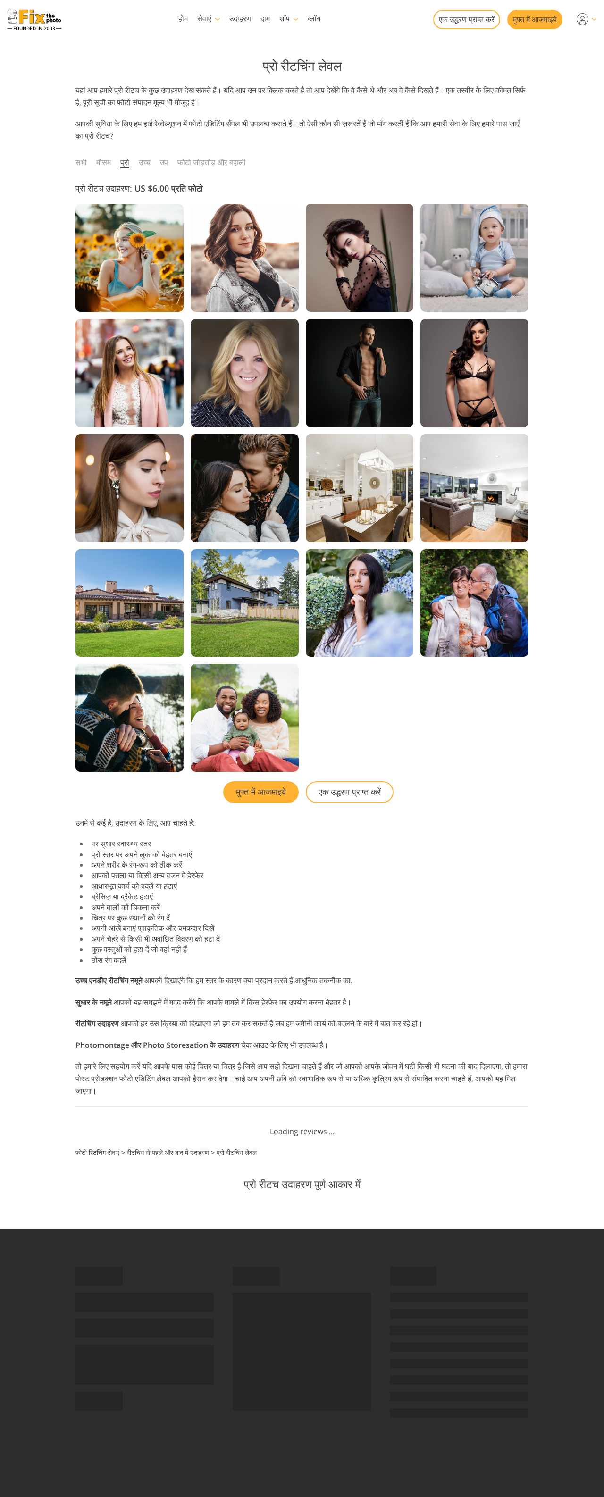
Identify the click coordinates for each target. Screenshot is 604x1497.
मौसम (103, 162)
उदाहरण (240, 18)
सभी (81, 162)
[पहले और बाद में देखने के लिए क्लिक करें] (130, 258)
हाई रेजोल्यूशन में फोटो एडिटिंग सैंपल (192, 123)
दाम (265, 18)
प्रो (124, 162)
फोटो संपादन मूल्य (142, 102)
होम (183, 18)
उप (164, 162)
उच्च (145, 162)
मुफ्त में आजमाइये (535, 19)
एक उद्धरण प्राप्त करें (467, 19)
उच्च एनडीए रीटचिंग (103, 980)
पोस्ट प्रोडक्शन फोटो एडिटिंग (116, 1078)
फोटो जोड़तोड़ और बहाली (211, 162)
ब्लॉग (314, 18)
